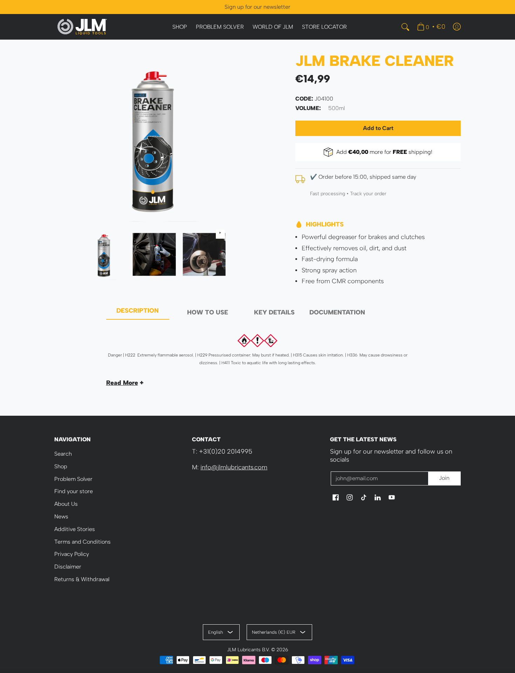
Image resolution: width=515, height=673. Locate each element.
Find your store (73, 491)
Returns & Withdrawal (81, 579)
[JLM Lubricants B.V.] (82, 27)
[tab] (137, 313)
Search (63, 453)
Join (444, 478)
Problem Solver (73, 479)
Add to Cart (378, 128)
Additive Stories (74, 529)
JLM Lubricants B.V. (248, 649)
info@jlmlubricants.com (233, 467)
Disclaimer (67, 566)
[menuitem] (180, 27)
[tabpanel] (257, 357)
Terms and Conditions (82, 541)
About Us (66, 504)
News (61, 516)
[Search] (405, 27)
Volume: (308, 108)
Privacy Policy (71, 554)
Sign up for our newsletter (257, 7)
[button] (336, 498)
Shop (60, 466)
